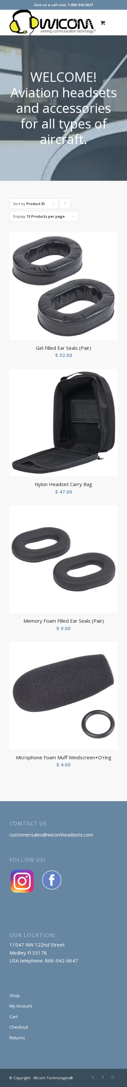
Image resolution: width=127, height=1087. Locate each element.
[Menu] (88, 22)
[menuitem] (72, 22)
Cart (13, 1017)
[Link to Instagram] (113, 1077)
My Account (20, 1006)
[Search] (72, 22)
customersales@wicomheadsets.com (51, 834)
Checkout (18, 1027)
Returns (17, 1038)
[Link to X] (93, 1077)
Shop (14, 995)
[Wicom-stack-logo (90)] (52, 22)
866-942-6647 (61, 960)
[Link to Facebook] (103, 1077)
